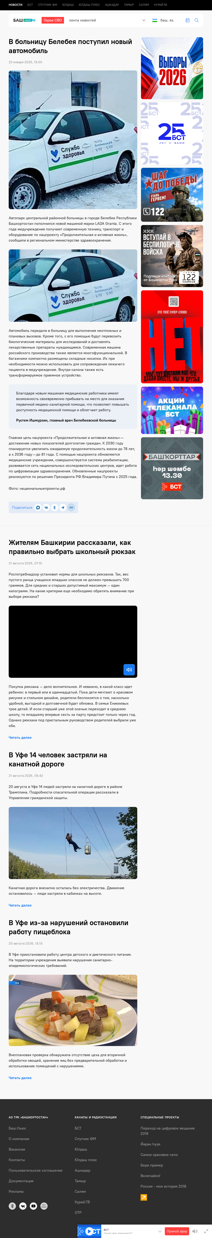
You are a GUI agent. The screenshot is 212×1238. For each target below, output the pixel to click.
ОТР (78, 1212)
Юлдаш (68, 5)
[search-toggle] (196, 20)
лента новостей (82, 20)
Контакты (17, 1160)
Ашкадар (112, 5)
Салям (144, 5)
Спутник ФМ (47, 5)
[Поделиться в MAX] (38, 507)
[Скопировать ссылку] (71, 507)
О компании (19, 1139)
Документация (21, 1181)
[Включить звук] (129, 669)
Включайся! (150, 1176)
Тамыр (129, 5)
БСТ (30, 5)
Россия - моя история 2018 (163, 1186)
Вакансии (17, 1149)
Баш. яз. (167, 20)
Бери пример (152, 1165)
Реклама (16, 1191)
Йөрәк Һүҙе (150, 1144)
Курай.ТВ (160, 5)
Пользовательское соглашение (36, 1170)
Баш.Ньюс (17, 1128)
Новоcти (15, 5)
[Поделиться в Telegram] (62, 507)
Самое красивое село (159, 1154)
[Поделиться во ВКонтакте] (46, 507)
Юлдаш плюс (89, 5)
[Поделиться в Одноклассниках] (54, 507)
